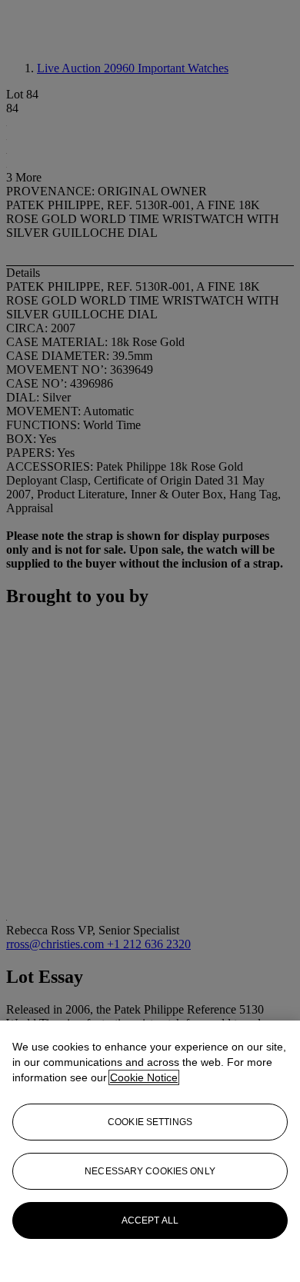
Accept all (150, 1220)
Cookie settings (150, 1122)
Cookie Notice (144, 1077)
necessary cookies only (150, 1171)
